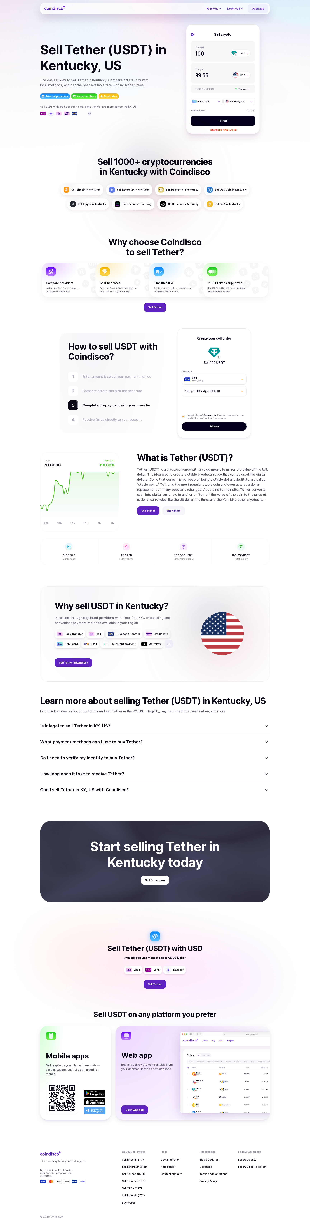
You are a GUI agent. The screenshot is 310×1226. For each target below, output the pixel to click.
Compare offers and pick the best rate (112, 391)
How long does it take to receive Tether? (82, 773)
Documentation (170, 1159)
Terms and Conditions (213, 1173)
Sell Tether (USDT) (133, 1173)
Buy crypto (128, 1202)
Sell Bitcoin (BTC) (133, 1159)
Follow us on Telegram (252, 1166)
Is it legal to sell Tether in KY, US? (75, 725)
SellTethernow (155, 880)
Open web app (135, 1109)
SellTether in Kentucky (73, 662)
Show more (174, 510)
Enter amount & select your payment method (119, 376)
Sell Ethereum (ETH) (134, 1166)
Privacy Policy (208, 1181)
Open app (258, 8)
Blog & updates (209, 1159)
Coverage (205, 1166)
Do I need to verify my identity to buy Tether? (87, 757)
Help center (168, 1166)
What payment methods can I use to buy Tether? (91, 741)
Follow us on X (247, 1159)
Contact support (171, 1173)
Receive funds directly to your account (112, 419)
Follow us (212, 8)
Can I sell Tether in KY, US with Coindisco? (84, 789)
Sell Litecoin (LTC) (133, 1195)
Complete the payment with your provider (115, 405)
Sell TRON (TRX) (132, 1188)
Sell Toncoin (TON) (133, 1181)
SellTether (155, 307)
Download (233, 8)
